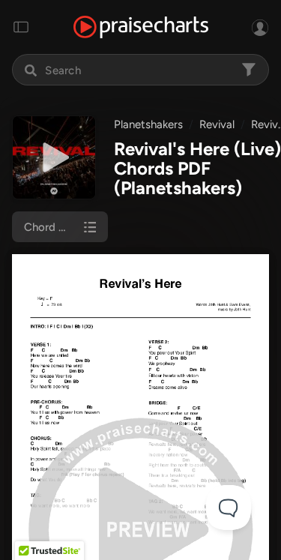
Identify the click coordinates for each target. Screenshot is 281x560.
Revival (217, 124)
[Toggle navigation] (21, 27)
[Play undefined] (54, 157)
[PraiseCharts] (140, 27)
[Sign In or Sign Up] (260, 27)
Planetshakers (148, 124)
